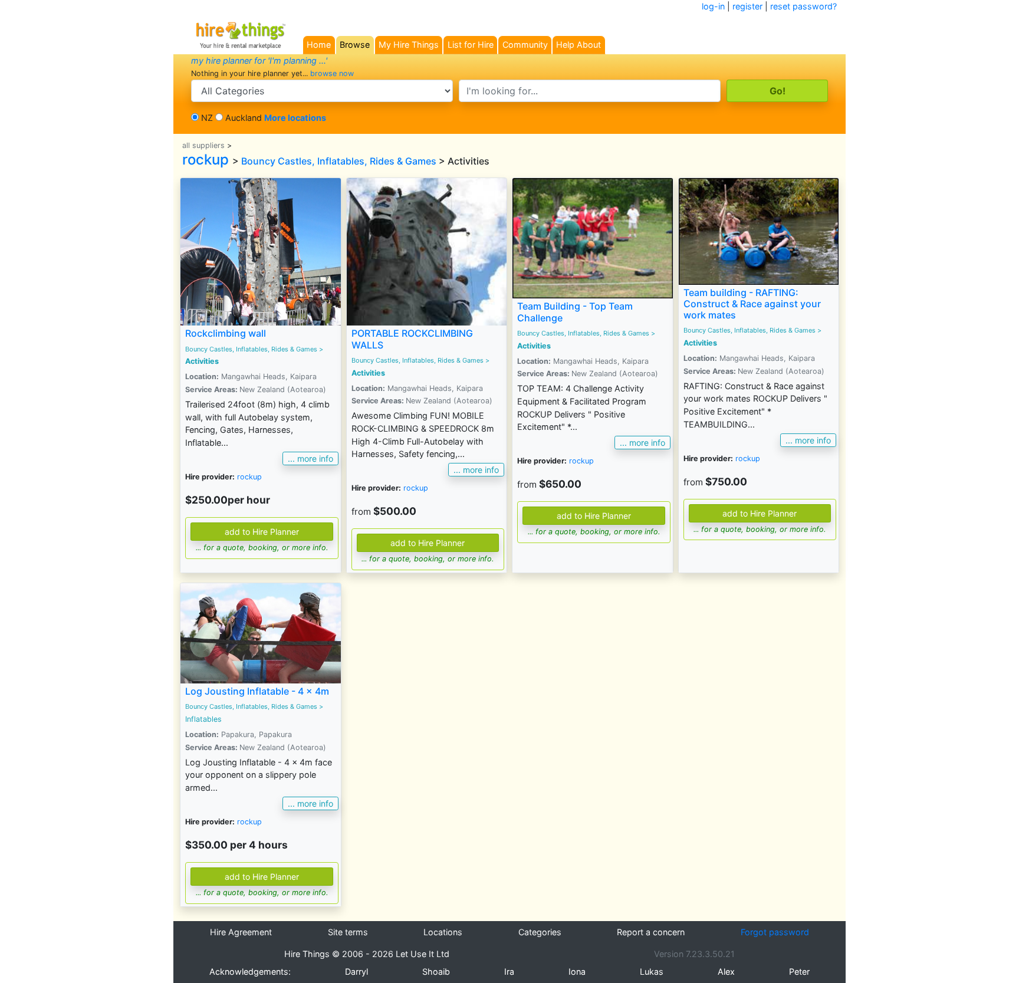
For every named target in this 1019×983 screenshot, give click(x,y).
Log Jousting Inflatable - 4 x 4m (257, 691)
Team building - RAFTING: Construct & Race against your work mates (752, 304)
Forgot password (775, 932)
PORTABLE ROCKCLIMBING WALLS (412, 338)
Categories (539, 932)
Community (525, 45)
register (747, 6)
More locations (295, 118)
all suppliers (203, 145)
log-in (713, 6)
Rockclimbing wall (225, 333)
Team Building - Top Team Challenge (575, 311)
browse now (332, 73)
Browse (355, 45)
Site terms (348, 932)
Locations (442, 932)
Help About (578, 45)
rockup (205, 159)
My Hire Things (409, 45)
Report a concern (651, 932)
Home (319, 45)
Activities (202, 361)
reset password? (803, 6)
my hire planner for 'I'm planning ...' (259, 60)
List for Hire (471, 45)
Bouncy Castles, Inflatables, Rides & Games (338, 161)
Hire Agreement (241, 932)
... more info (310, 458)
